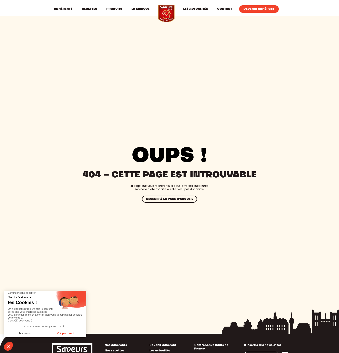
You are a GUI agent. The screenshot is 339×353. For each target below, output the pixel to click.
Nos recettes (114, 350)
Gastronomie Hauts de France (211, 346)
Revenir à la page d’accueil (169, 199)
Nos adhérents (116, 345)
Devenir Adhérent (258, 9)
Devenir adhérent (162, 345)
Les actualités (159, 350)
